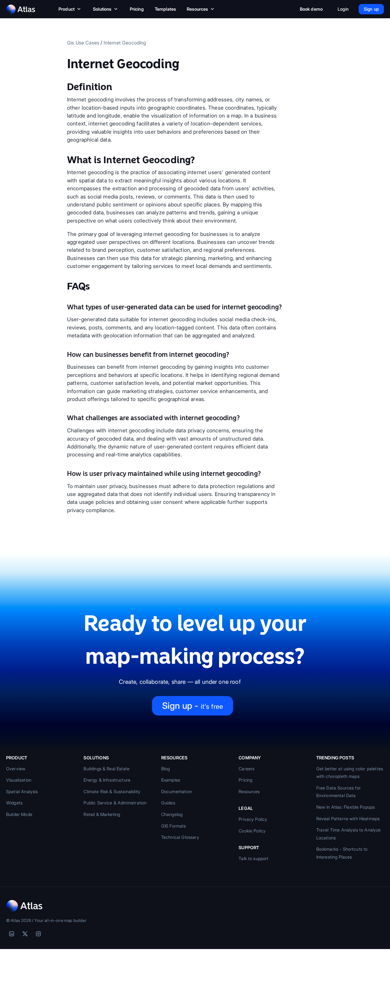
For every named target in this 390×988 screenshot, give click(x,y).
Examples (170, 779)
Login (343, 9)
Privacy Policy (253, 819)
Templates (165, 9)
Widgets (14, 802)
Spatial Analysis (22, 791)
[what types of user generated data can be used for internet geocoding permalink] (64, 307)
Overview (15, 768)
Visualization (18, 779)
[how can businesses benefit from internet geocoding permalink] (64, 355)
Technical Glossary (180, 837)
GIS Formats (173, 825)
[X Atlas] (25, 933)
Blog (165, 768)
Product (66, 9)
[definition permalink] (64, 87)
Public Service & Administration (115, 802)
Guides (168, 802)
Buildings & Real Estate (106, 768)
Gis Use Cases (83, 43)
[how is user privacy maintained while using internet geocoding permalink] (64, 474)
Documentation (176, 791)
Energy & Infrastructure (106, 779)
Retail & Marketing (101, 814)
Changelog (172, 814)
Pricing (137, 9)
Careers (246, 768)
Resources (197, 9)
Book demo (311, 9)
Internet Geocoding (125, 43)
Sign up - (192, 705)
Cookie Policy (252, 830)
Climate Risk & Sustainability (111, 791)
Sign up (371, 9)
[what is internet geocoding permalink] (64, 160)
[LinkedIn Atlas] (11, 933)
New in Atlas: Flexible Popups (345, 807)
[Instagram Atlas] (38, 933)
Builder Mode (19, 814)
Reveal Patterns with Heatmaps (348, 818)
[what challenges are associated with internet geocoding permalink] (64, 418)
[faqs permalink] (64, 286)
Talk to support (253, 858)
